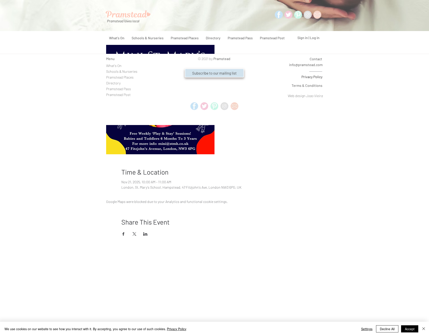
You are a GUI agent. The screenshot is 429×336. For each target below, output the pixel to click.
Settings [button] (366, 329)
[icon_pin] (298, 15)
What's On (114, 65)
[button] (214, 73)
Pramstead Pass (118, 89)
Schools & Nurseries (121, 71)
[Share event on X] (134, 234)
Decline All (387, 329)
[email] (234, 106)
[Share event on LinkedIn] (145, 234)
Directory (113, 83)
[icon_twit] (288, 15)
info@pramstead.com (306, 65)
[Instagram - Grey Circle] (308, 15)
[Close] (423, 328)
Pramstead (221, 58)
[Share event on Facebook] (123, 234)
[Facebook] (279, 15)
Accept (409, 329)
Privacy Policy (311, 77)
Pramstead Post (118, 94)
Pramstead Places (120, 77)
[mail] (317, 15)
